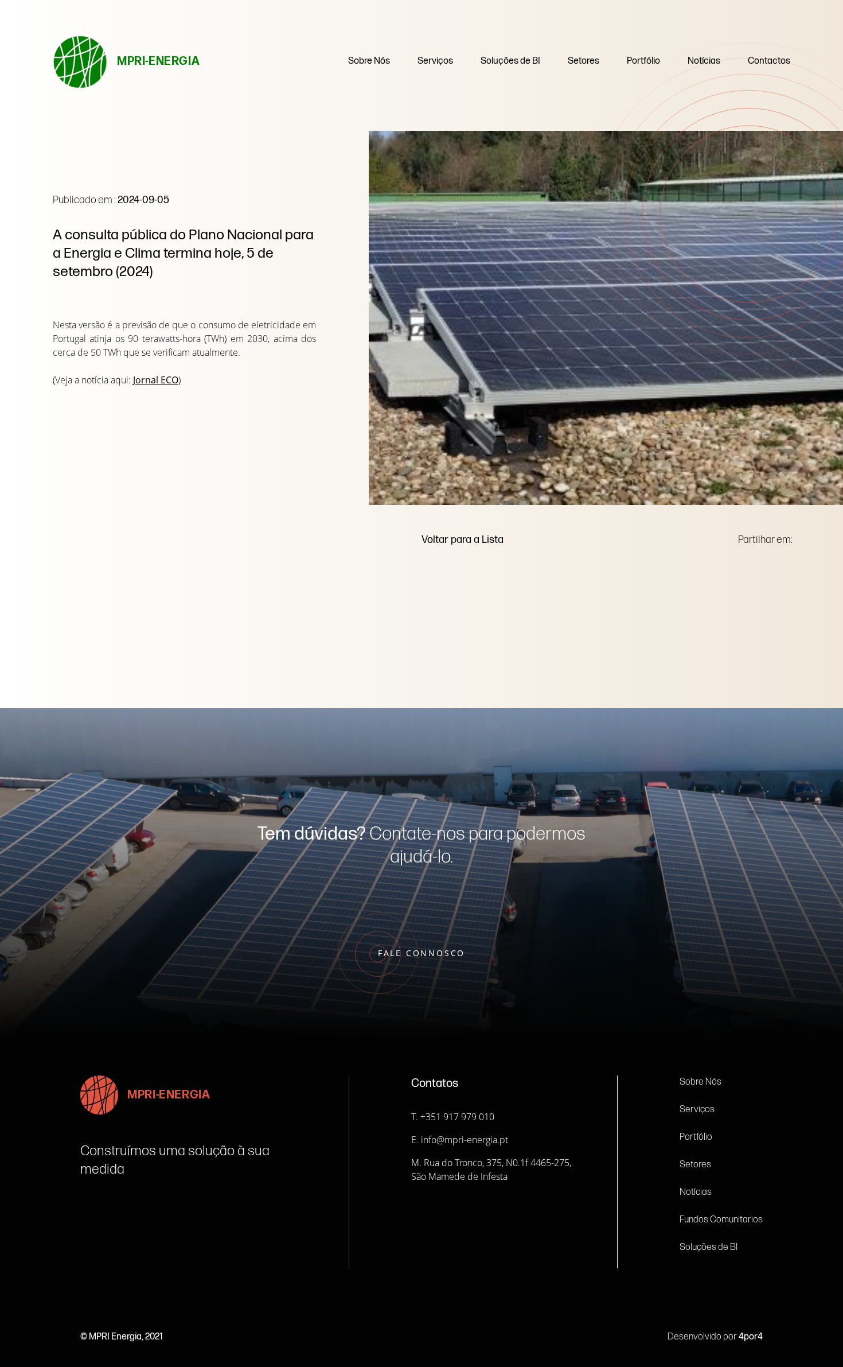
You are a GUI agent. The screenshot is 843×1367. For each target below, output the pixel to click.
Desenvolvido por (715, 1336)
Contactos (769, 61)
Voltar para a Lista (463, 540)
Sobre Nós (369, 61)
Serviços (435, 61)
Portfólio (643, 61)
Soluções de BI (510, 61)
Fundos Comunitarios (721, 1219)
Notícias (704, 61)
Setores (583, 61)
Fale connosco (421, 952)
